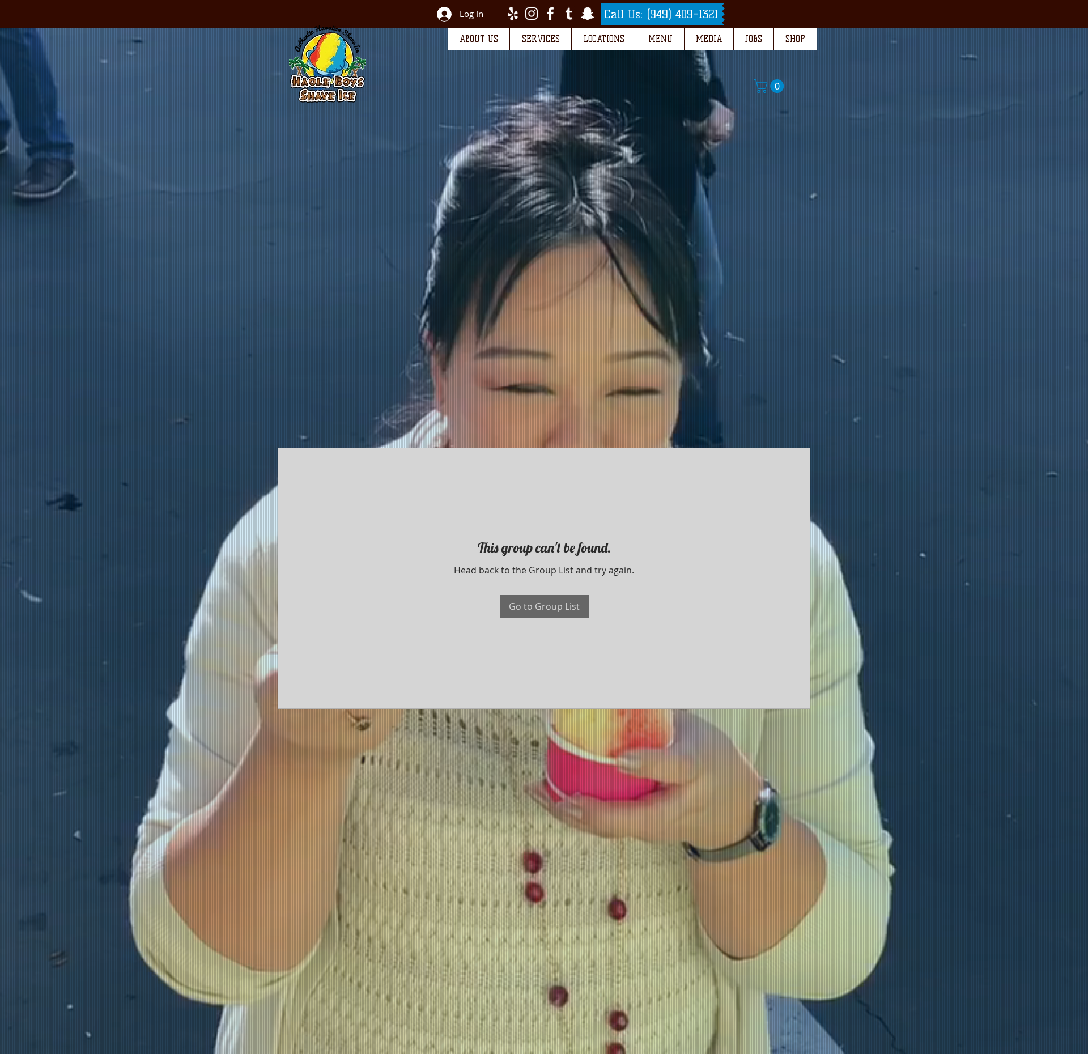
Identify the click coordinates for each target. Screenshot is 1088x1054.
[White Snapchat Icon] (587, 13)
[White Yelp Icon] (512, 13)
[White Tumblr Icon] (568, 13)
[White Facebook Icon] (550, 13)
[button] (478, 39)
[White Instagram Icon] (531, 13)
